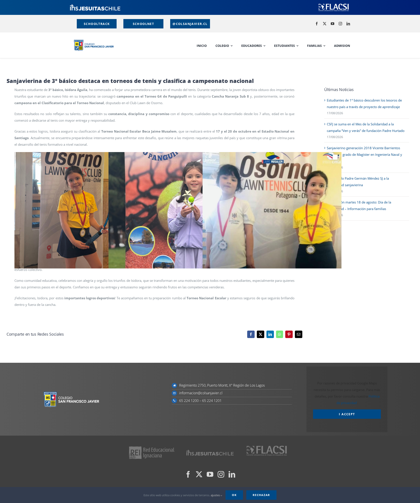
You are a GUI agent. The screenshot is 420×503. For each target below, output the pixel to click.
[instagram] (340, 23)
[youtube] (332, 23)
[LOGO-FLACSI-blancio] (333, 4)
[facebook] (316, 23)
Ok (234, 495)
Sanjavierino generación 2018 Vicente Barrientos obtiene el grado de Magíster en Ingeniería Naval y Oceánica (364, 154)
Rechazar (261, 495)
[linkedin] (348, 23)
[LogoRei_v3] (151, 447)
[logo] (95, 6)
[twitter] (324, 23)
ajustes (215, 495)
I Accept (347, 414)
